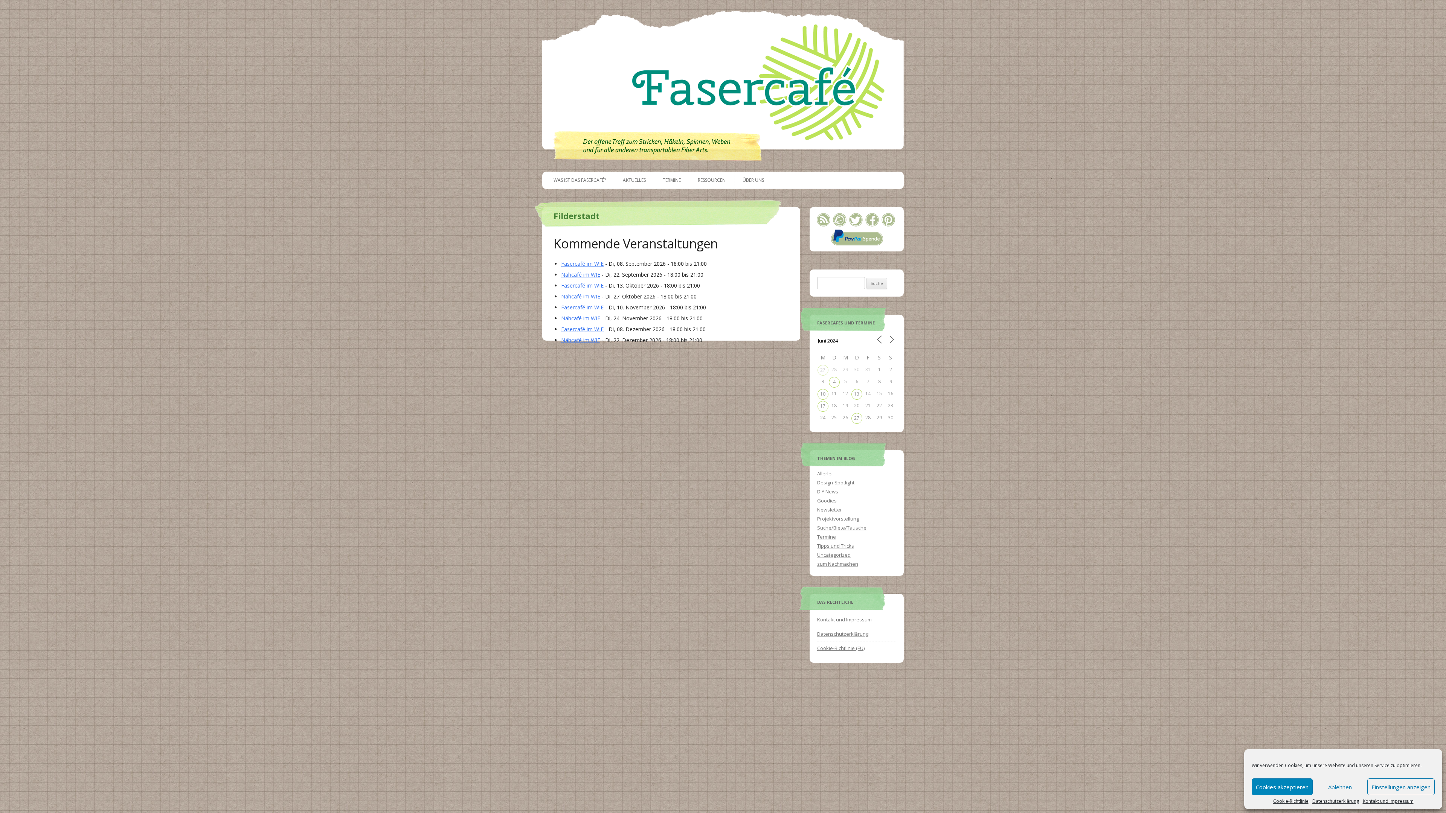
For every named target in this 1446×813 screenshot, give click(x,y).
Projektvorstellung (838, 518)
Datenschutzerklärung (1335, 801)
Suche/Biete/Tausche (841, 527)
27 (822, 370)
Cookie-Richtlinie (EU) (841, 648)
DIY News (827, 491)
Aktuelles (634, 180)
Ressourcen (712, 180)
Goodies (827, 500)
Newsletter (829, 509)
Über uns (753, 180)
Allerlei (825, 473)
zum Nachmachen (837, 563)
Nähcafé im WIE (580, 274)
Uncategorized (834, 554)
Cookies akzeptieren (1282, 787)
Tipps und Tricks (835, 545)
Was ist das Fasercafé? (580, 180)
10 (822, 394)
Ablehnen (1340, 787)
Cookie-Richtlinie (1291, 801)
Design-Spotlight (835, 482)
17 (822, 406)
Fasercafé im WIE (582, 263)
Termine (672, 180)
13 (856, 394)
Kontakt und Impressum (1388, 801)
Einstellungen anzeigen (1401, 787)
